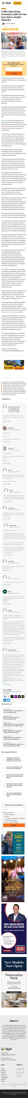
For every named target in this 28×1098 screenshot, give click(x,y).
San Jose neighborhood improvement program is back (14, 794)
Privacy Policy (4, 1084)
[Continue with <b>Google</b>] (8, 696)
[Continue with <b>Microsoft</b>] (22, 696)
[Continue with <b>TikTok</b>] (19, 696)
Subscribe (17, 3)
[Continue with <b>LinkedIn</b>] (5, 700)
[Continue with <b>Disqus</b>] (8, 700)
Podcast (3, 1079)
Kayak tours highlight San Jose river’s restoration (14, 767)
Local (2, 1068)
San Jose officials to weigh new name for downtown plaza (13, 745)
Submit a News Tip (6, 1058)
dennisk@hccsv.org (7, 680)
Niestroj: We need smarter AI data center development (13, 738)
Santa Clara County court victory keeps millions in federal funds (14, 724)
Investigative (4, 1077)
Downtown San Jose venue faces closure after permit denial (14, 776)
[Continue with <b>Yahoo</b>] (15, 696)
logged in (13, 691)
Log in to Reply (6, 421)
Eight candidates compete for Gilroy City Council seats (13, 731)
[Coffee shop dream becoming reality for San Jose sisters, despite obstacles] (14, 40)
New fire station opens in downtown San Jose (11, 718)
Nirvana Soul (5, 120)
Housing (3, 1072)
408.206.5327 (4, 1053)
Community (4, 1075)
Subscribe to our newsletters (8, 1059)
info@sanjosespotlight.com (8, 1054)
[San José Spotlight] (6, 3)
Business (3, 8)
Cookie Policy (9, 1084)
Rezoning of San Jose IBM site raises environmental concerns (14, 785)
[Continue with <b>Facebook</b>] (5, 696)
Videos (3, 1081)
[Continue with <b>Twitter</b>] (12, 696)
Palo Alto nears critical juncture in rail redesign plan (13, 711)
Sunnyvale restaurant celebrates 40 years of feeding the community (13, 759)
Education (3, 1074)
